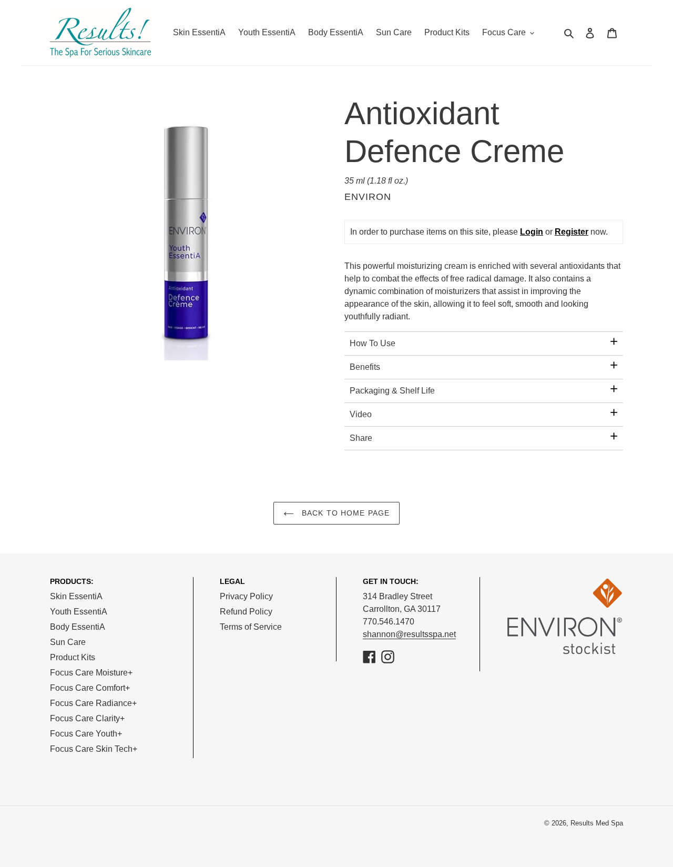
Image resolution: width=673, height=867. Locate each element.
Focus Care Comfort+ (90, 687)
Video (361, 414)
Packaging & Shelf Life (392, 390)
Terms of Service (251, 626)
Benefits (365, 366)
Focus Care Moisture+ (91, 672)
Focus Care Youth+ (86, 733)
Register (571, 231)
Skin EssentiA (76, 596)
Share (361, 438)
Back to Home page (344, 513)
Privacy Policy (246, 596)
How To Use (372, 343)
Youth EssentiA (78, 611)
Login (531, 231)
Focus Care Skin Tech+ (93, 748)
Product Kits (72, 657)
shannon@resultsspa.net (409, 634)
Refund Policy (246, 611)
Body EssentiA (77, 626)
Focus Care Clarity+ (87, 718)
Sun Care (68, 642)
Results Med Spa (596, 823)
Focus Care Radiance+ (93, 703)
